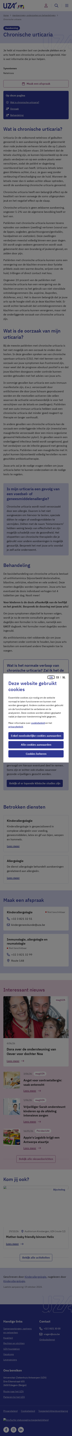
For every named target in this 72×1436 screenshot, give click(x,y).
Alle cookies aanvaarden (36, 744)
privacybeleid (15, 726)
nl (63, 677)
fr (57, 677)
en (51, 677)
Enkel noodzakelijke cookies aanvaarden (36, 735)
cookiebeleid (38, 723)
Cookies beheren (36, 753)
